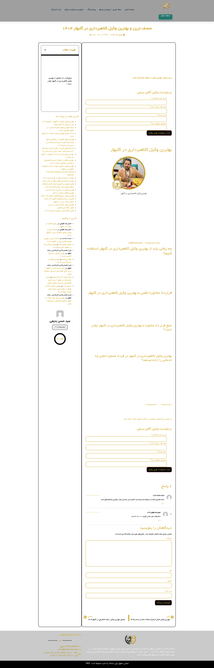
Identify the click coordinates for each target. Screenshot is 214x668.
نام (170, 571)
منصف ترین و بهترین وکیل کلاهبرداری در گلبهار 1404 (107, 28)
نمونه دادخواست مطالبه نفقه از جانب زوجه (58, 181)
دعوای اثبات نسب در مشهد (64, 202)
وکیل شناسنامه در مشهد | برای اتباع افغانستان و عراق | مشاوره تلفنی (57, 271)
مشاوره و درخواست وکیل (74, 9)
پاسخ (163, 503)
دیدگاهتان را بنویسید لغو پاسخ (62, 106)
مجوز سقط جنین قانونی (65, 208)
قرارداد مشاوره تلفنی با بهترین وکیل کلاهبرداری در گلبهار (60, 72)
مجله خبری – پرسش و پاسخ (110, 9)
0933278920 (166, 405)
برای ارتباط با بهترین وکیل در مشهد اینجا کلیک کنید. (152, 78)
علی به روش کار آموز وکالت (63, 125)
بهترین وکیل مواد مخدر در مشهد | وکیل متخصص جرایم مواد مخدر (58, 301)
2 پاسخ (71, 102)
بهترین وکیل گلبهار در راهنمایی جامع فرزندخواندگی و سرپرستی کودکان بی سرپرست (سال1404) (60, 142)
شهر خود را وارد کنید (158, 107)
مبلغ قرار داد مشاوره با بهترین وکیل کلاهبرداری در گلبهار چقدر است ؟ (59, 81)
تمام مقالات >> (60, 327)
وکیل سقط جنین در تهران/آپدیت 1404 (59, 211)
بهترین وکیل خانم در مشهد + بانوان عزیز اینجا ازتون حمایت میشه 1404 (58, 289)
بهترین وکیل (66, 259)
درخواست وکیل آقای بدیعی (63, 60)
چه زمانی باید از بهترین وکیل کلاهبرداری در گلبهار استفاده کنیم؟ (60, 65)
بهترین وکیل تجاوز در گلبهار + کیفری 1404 (57, 122)
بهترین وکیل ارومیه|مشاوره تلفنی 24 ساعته (57, 196)
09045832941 (151, 405)
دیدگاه (169, 539)
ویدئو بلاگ (91, 9)
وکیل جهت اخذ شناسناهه (62, 277)
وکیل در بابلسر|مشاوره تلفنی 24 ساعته (59, 199)
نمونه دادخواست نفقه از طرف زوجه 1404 (58, 178)
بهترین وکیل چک (65, 244)
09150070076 (152, 243)
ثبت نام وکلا (56, 9)
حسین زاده (67, 286)
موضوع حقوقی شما (158, 124)
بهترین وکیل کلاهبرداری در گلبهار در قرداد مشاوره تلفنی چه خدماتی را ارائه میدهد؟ (59, 91)
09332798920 (135, 243)
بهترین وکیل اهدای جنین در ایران (61, 205)
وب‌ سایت (168, 591)
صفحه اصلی (129, 9)
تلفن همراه (162, 115)
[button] (45, 50)
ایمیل (169, 581)
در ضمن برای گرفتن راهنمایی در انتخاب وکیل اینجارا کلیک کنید (147, 419)
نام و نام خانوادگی (159, 98)
